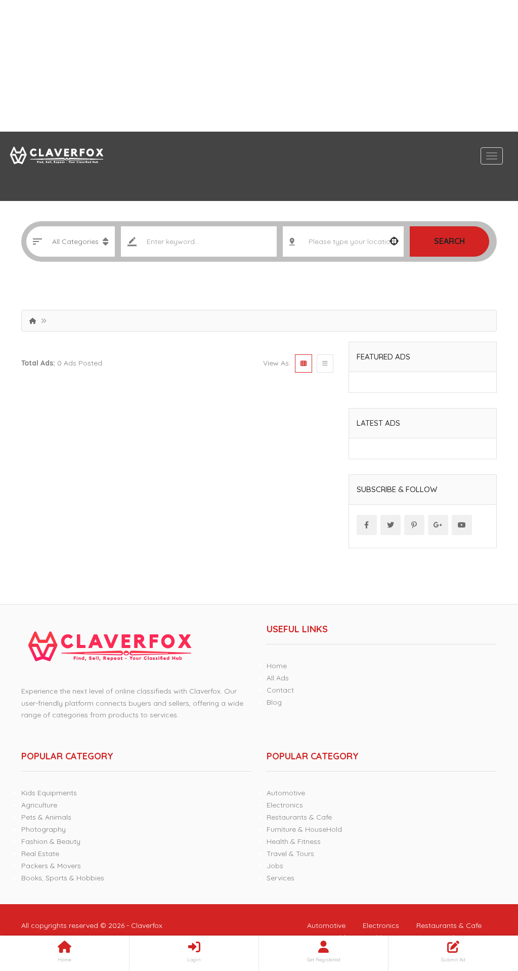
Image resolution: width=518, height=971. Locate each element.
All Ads (278, 677)
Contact (280, 690)
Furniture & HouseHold (304, 829)
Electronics (285, 805)
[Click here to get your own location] (394, 241)
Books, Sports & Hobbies (62, 877)
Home (277, 665)
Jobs (275, 865)
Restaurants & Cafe (299, 817)
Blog (274, 702)
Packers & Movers (51, 865)
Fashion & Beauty (50, 841)
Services (280, 877)
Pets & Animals (46, 817)
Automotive (286, 792)
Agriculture (39, 805)
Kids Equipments (49, 792)
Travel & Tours (290, 853)
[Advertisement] (259, 66)
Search (449, 241)
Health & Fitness (294, 841)
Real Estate (40, 853)
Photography (43, 829)
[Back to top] (485, 907)
